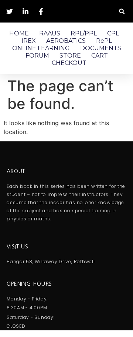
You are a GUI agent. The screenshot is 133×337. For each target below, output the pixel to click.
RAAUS (49, 33)
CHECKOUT (69, 62)
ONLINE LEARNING (41, 48)
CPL (113, 33)
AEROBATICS (66, 40)
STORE (70, 55)
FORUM (37, 55)
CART (99, 55)
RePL (104, 40)
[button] (121, 11)
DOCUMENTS (100, 48)
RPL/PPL (84, 33)
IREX (28, 40)
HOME (19, 33)
